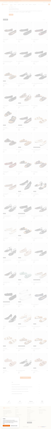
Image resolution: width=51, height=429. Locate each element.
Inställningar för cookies (14, 425)
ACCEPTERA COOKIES (6, 425)
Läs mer (4, 423)
